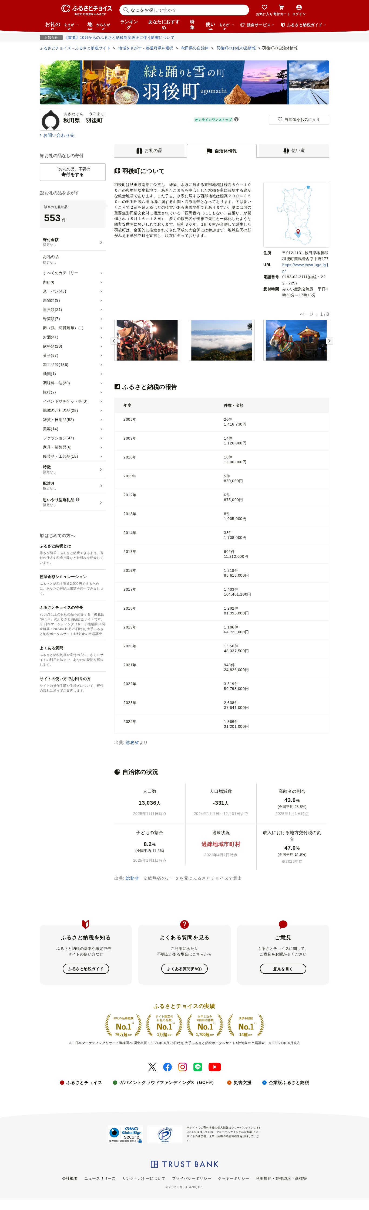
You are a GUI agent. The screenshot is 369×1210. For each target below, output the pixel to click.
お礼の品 (59, 26)
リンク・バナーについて (144, 1178)
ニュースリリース (100, 1178)
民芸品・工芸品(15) (60, 456)
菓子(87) (50, 355)
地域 (99, 26)
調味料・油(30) (56, 383)
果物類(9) (51, 300)
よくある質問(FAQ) (184, 969)
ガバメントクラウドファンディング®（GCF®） (167, 1082)
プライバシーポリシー (192, 1178)
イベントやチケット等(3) (65, 401)
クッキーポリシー (233, 1178)
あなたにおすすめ (164, 24)
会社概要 (70, 1178)
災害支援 (242, 1082)
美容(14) (50, 429)
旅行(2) (49, 392)
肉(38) (49, 282)
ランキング (129, 24)
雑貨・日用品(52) (58, 419)
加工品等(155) (56, 364)
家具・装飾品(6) (57, 447)
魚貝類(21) (52, 309)
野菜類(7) (51, 319)
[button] (236, 120)
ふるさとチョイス (84, 1082)
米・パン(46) (54, 291)
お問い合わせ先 (59, 135)
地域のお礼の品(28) (60, 410)
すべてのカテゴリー (60, 273)
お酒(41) (50, 337)
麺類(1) (49, 374)
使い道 (218, 26)
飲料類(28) (52, 346)
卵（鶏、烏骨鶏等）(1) (63, 328)
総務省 (132, 742)
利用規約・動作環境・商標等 (281, 1178)
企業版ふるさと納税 (289, 1082)
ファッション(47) (58, 438)
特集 (192, 24)
